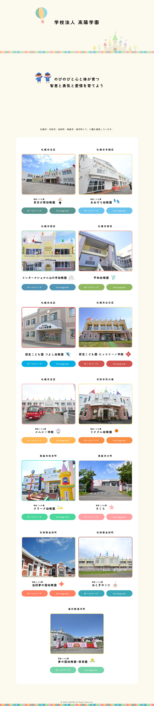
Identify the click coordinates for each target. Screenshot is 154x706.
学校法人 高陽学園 (77, 22)
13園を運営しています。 (101, 129)
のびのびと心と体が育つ (77, 79)
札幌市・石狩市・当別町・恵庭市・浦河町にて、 (64, 129)
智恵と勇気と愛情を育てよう (77, 85)
